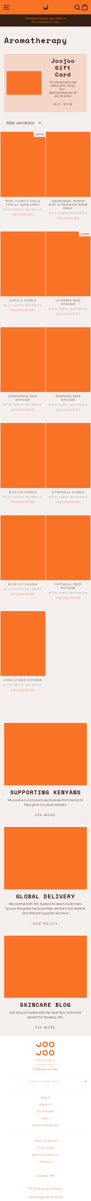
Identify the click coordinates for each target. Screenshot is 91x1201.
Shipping (45, 1161)
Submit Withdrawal (45, 1125)
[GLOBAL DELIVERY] (45, 858)
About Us (45, 1104)
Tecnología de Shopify (45, 1197)
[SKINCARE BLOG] (45, 967)
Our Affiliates (45, 1111)
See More (45, 815)
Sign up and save (44, 1081)
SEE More (45, 1027)
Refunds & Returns (45, 1155)
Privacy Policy (45, 1148)
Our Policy (45, 924)
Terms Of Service (45, 1141)
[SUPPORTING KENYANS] (45, 754)
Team (45, 1118)
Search (45, 1097)
